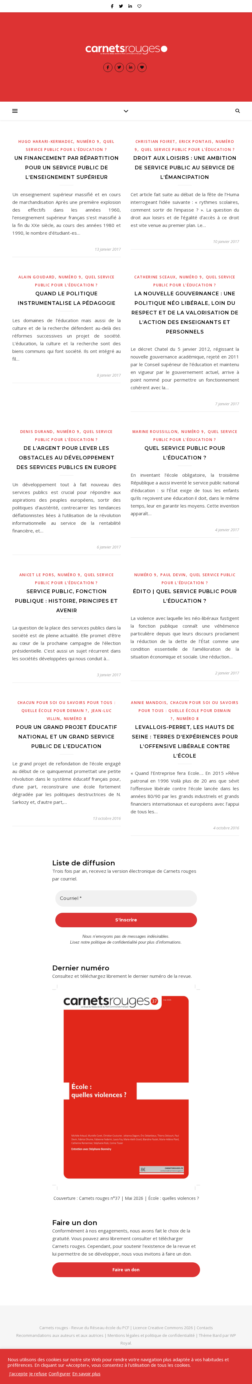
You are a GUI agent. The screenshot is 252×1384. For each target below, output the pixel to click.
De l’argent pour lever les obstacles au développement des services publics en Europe (67, 457)
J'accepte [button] (18, 1373)
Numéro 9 (88, 141)
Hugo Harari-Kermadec (45, 141)
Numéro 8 (75, 718)
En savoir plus (86, 1373)
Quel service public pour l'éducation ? (188, 149)
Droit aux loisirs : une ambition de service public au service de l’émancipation (185, 167)
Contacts (205, 1327)
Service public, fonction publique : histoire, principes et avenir (66, 601)
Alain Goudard (36, 277)
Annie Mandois (149, 702)
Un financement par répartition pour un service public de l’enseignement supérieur (66, 167)
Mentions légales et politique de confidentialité (152, 1335)
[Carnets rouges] (126, 49)
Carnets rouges (53, 1327)
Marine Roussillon (155, 431)
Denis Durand (36, 431)
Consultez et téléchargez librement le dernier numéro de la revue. (122, 976)
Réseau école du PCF (109, 1327)
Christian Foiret (155, 141)
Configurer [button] (60, 1373)
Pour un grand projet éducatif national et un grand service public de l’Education (66, 736)
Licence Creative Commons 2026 (163, 1327)
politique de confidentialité (114, 942)
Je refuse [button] (38, 1373)
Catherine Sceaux (155, 277)
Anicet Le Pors (36, 574)
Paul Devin (173, 574)
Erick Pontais (195, 141)
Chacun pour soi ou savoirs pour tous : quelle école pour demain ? (189, 710)
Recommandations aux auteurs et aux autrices (60, 1335)
